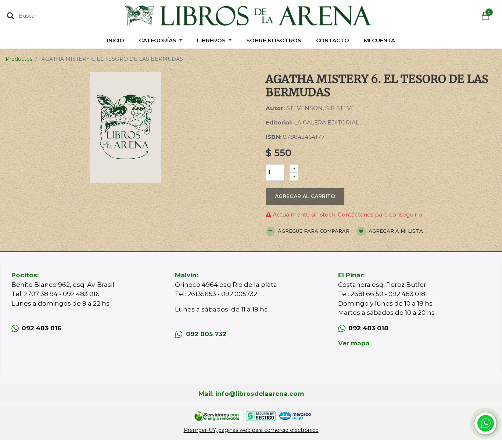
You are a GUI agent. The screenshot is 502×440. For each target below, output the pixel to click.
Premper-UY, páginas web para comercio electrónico (251, 430)
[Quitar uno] (294, 176)
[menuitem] (116, 40)
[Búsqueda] (10, 15)
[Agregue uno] (294, 168)
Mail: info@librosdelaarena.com (251, 393)
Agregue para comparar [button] (312, 231)
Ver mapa (354, 343)
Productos (19, 59)
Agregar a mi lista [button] (395, 231)
